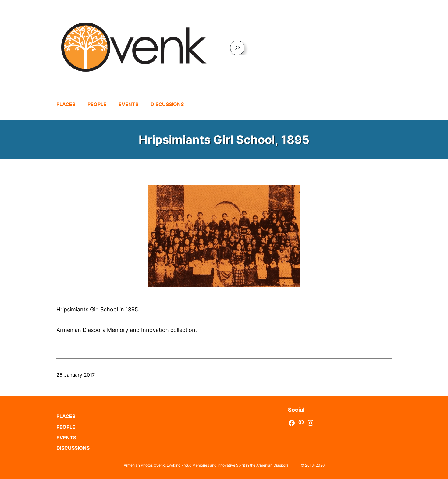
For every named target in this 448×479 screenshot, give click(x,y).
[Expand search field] (237, 48)
